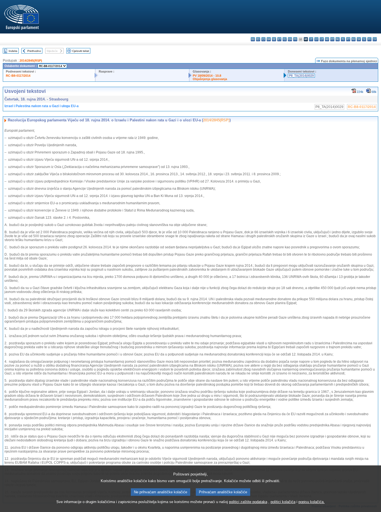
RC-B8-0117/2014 (18, 75)
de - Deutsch (274, 39)
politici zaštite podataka (248, 502)
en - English (290, 39)
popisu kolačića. (311, 502)
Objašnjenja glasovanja (210, 79)
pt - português (348, 39)
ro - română (353, 39)
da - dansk (269, 39)
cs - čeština (263, 39)
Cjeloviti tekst (80, 50)
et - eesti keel (279, 39)
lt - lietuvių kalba (322, 39)
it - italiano (311, 39)
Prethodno (34, 50)
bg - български (253, 39)
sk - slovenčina (359, 39)
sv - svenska (375, 39)
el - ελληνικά (285, 39)
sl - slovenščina (364, 39)
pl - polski (343, 39)
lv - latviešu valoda (316, 39)
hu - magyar (327, 39)
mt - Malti (332, 39)
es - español (258, 39)
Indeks (13, 50)
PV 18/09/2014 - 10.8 (207, 75)
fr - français (295, 39)
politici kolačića (283, 502)
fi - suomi (369, 39)
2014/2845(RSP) (31, 60)
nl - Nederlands (338, 39)
